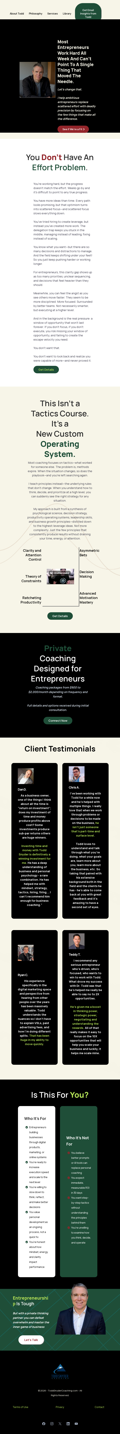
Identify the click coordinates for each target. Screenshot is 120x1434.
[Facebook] (44, 1424)
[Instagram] (52, 1424)
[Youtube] (76, 1424)
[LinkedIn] (68, 1424)
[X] (60, 1424)
